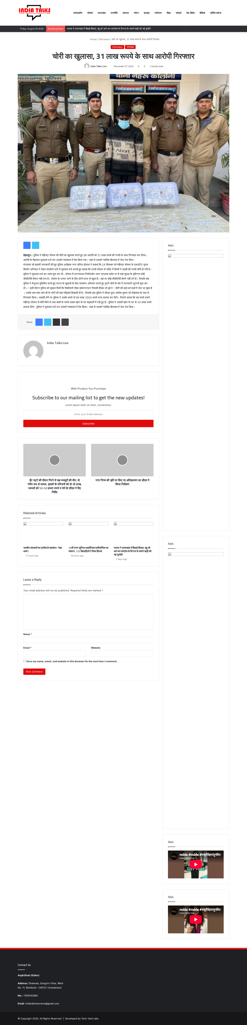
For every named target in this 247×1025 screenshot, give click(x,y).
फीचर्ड (90, 13)
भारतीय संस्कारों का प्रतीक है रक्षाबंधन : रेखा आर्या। (42, 549)
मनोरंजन (158, 13)
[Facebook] (27, 245)
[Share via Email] (56, 322)
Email (27, 647)
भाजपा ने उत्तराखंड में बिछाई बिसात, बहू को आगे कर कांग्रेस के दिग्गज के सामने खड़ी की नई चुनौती (132, 551)
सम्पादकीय (77, 13)
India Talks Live (99, 66)
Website (95, 647)
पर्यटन (136, 13)
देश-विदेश (190, 13)
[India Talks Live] (35, 13)
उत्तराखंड (102, 13)
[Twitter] (35, 245)
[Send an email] (108, 66)
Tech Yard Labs (90, 1018)
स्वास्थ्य (126, 13)
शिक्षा (169, 13)
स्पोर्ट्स (178, 13)
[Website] (49, 349)
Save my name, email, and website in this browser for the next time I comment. (71, 661)
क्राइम (147, 13)
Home (93, 39)
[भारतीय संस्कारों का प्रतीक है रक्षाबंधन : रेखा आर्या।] (43, 533)
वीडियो (202, 13)
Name (27, 634)
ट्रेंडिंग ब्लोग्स (215, 13)
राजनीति (114, 13)
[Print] (65, 322)
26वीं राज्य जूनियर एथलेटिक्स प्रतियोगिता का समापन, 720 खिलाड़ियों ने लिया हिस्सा (88, 549)
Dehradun (104, 39)
